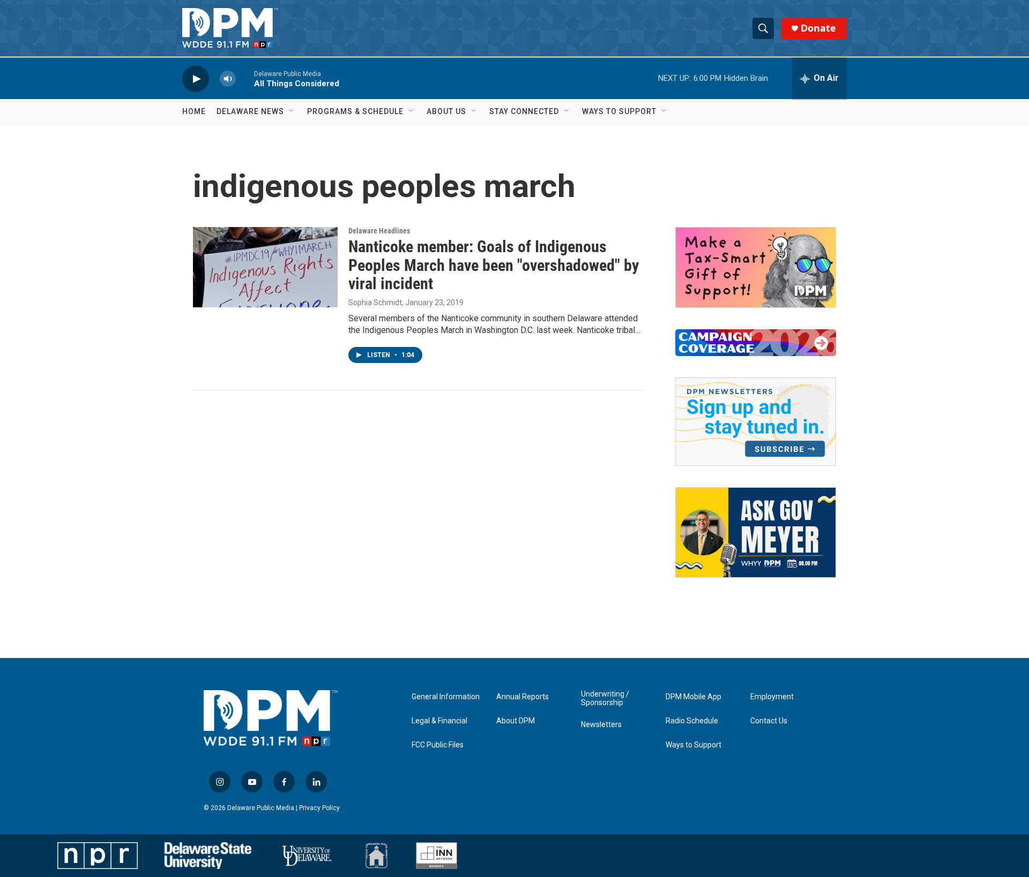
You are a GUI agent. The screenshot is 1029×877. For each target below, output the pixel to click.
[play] (195, 78)
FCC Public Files (438, 745)
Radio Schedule (692, 721)
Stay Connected (524, 111)
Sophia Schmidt (375, 302)
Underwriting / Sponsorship (605, 698)
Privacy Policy (319, 808)
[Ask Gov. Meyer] (756, 533)
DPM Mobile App (693, 697)
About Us (446, 111)
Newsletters (601, 725)
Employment (772, 697)
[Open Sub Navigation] (292, 111)
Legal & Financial (439, 721)
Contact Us (768, 721)
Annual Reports (522, 697)
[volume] (228, 78)
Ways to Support (619, 111)
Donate (818, 28)
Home (194, 111)
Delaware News (250, 111)
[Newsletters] (756, 421)
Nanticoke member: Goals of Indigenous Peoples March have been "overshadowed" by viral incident (493, 265)
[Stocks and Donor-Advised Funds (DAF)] (756, 267)
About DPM (515, 721)
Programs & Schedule (355, 111)
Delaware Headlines (379, 230)
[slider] (245, 78)
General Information (446, 697)
